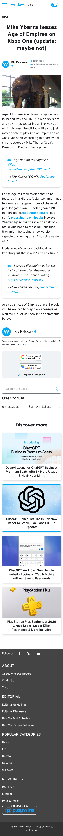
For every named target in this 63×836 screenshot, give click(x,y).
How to (6, 756)
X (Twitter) (28, 653)
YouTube (38, 653)
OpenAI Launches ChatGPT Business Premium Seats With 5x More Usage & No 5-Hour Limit (31, 472)
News (5, 17)
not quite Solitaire (36, 213)
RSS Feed (8, 787)
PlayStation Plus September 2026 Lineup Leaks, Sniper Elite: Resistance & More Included (31, 626)
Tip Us (6, 687)
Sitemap (7, 794)
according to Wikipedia (27, 218)
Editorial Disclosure (14, 711)
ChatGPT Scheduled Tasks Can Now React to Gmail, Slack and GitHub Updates (31, 523)
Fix (4, 749)
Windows (7, 770)
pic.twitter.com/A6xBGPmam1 (28, 170)
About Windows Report (16, 674)
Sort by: (34, 407)
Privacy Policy (10, 801)
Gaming (7, 763)
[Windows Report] (23, 5)
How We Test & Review (16, 718)
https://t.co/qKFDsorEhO (25, 280)
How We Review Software (18, 725)
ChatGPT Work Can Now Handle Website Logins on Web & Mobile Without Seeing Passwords (31, 575)
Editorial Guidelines (14, 705)
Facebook (19, 653)
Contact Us (9, 680)
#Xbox (11, 165)
